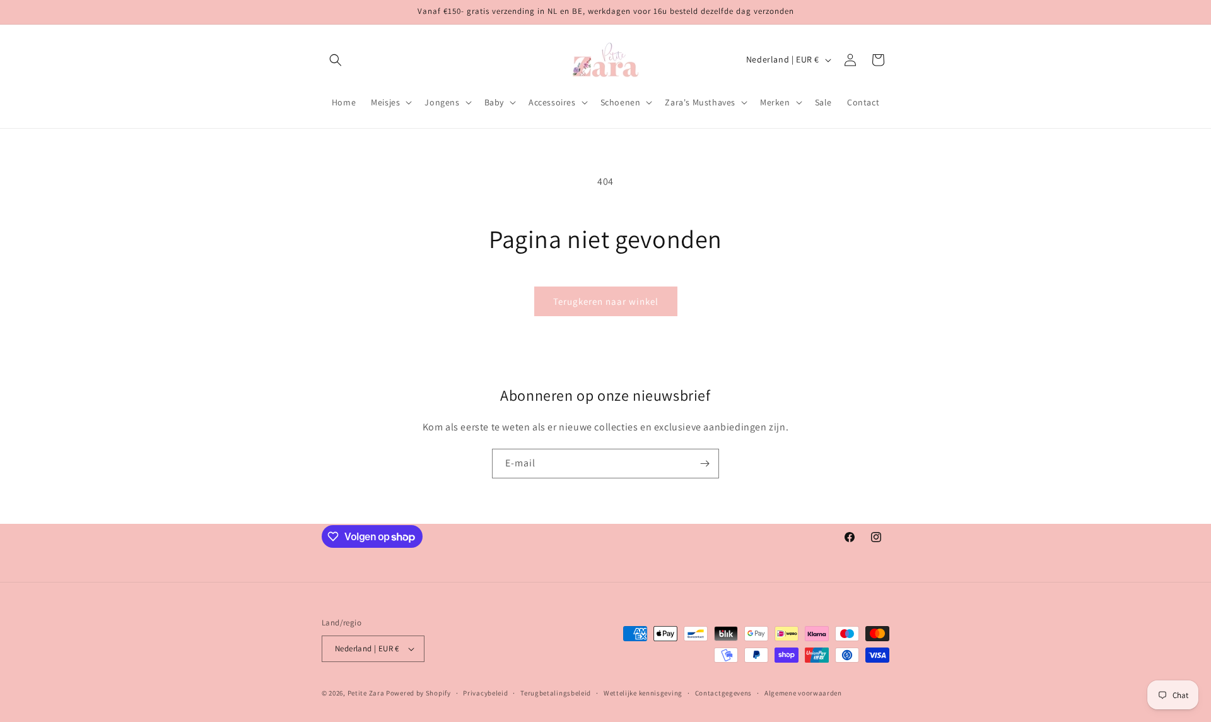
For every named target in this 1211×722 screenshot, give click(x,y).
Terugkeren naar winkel (605, 301)
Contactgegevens (723, 693)
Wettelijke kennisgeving (643, 693)
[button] (335, 60)
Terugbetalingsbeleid (555, 693)
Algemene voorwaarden (803, 693)
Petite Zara (366, 693)
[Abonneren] (704, 463)
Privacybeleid (485, 693)
